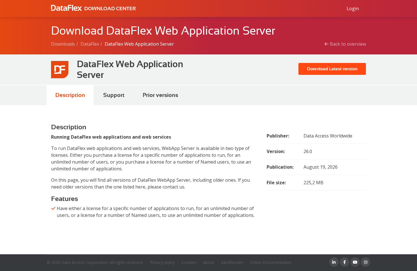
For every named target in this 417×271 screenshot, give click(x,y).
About (208, 262)
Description (70, 95)
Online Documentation (271, 262)
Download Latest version (332, 68)
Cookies (189, 262)
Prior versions (160, 95)
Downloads (63, 44)
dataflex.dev (232, 262)
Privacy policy (162, 262)
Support (114, 95)
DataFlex (90, 44)
